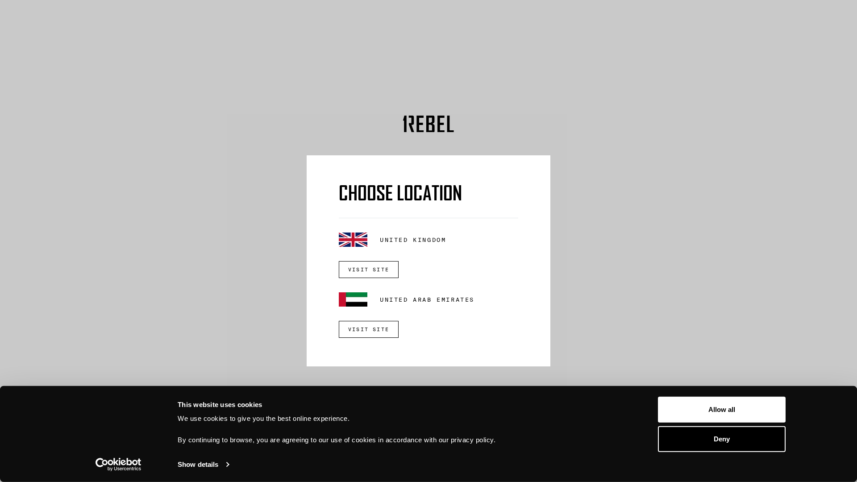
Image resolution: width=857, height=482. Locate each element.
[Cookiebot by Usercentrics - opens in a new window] (118, 464)
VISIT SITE (368, 269)
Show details (198, 464)
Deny (722, 438)
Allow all (722, 409)
